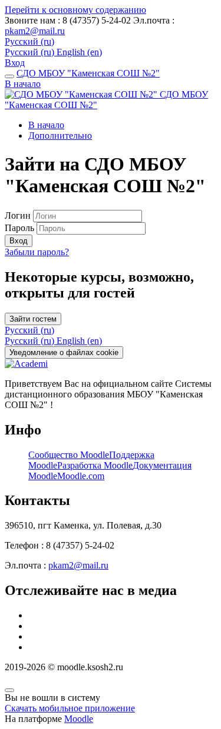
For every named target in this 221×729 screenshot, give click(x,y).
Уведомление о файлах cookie (63, 352)
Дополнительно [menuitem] (60, 136)
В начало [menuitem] (46, 125)
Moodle (78, 719)
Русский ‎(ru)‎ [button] (29, 330)
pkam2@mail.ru (35, 31)
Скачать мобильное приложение (70, 708)
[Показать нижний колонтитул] (9, 690)
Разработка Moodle (95, 465)
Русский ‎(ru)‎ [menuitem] (31, 52)
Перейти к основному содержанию (75, 10)
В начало (23, 84)
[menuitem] (31, 341)
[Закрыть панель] (9, 76)
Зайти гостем (33, 319)
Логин (19, 215)
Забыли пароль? (37, 252)
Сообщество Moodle (68, 455)
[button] (29, 41)
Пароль (19, 228)
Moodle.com (80, 476)
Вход (15, 63)
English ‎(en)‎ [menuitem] (79, 52)
